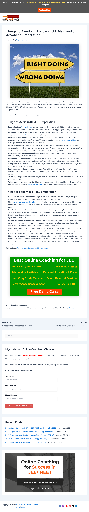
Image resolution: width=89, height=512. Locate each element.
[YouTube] (67, 506)
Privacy (24, 507)
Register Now (44, 10)
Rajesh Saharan (22, 40)
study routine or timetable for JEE (26, 202)
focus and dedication (24, 135)
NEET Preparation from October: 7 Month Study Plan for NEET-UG (29, 435)
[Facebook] (60, 506)
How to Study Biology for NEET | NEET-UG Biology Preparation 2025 (30, 428)
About (29, 505)
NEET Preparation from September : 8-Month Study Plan (26, 442)
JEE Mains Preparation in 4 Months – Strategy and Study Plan (28, 439)
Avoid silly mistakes (35, 185)
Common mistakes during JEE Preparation (32, 248)
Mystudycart (20, 505)
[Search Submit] (76, 336)
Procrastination (26, 127)
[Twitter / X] (73, 506)
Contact (36, 505)
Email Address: (10, 386)
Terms (17, 507)
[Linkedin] (76, 506)
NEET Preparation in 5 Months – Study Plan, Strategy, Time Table (29, 432)
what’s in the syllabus (68, 140)
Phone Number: (11, 395)
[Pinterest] (70, 506)
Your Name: (9, 376)
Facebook (73, 308)
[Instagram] (63, 506)
